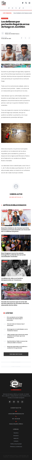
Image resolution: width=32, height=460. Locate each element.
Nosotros (16, 433)
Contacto (16, 441)
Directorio (16, 435)
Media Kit (16, 438)
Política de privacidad (16, 444)
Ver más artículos (15, 197)
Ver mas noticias (16, 354)
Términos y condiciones (16, 446)
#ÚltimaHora (7, 13)
